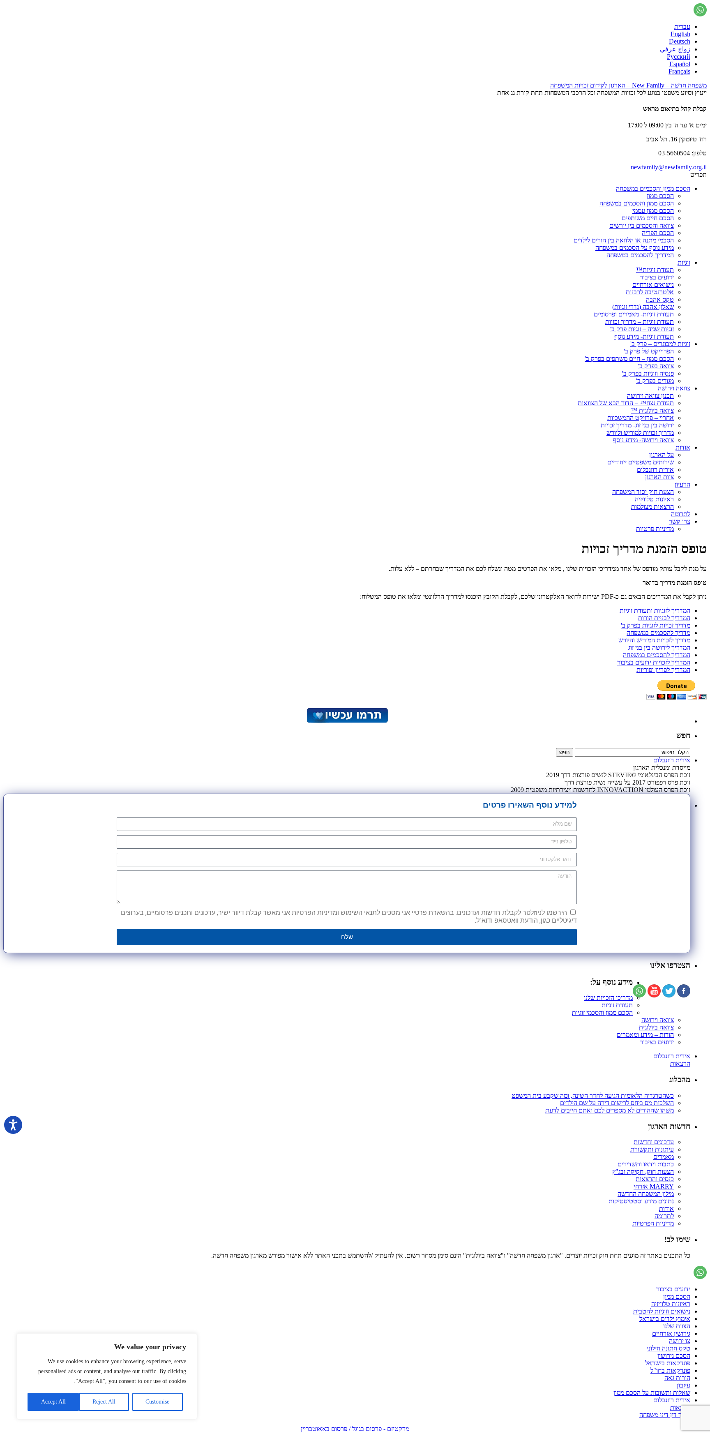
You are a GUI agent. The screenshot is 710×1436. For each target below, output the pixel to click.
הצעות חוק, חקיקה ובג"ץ (643, 1171)
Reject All (103, 1402)
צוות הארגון (659, 476)
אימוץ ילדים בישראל (664, 1318)
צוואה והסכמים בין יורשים (641, 225)
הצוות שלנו (676, 1326)
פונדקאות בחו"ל (670, 1370)
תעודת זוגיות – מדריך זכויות (639, 321)
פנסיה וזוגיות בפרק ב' (648, 373)
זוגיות (684, 262)
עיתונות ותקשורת (652, 1149)
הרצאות (680, 1063)
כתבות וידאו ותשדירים (646, 1164)
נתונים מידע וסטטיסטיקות (641, 1201)
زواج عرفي (675, 49)
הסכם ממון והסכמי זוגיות (602, 1012)
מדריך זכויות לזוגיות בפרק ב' (655, 625)
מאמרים (663, 1156)
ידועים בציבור (657, 277)
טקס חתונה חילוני (668, 1348)
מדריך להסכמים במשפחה (658, 632)
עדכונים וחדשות (654, 1141)
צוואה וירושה (674, 388)
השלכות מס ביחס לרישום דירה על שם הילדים (617, 1102)
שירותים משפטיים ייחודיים (640, 462)
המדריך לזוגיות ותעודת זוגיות (655, 610)
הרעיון (682, 484)
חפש (683, 735)
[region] (106, 1376)
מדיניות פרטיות (655, 528)
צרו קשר (679, 521)
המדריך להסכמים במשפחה (640, 255)
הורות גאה (677, 1377)
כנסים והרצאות (655, 1178)
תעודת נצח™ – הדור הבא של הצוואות (626, 402)
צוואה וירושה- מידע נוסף (643, 439)
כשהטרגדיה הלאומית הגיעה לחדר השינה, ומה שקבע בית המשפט (593, 1095)
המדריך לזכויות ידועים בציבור (653, 662)
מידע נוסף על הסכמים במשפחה (634, 247)
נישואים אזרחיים (653, 284)
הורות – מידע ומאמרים (645, 1034)
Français (679, 71)
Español (679, 63)
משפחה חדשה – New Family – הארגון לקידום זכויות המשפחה (628, 85)
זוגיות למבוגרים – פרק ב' (660, 343)
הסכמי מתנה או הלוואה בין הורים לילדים (624, 240)
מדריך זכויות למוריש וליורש (640, 432)
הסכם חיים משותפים (648, 218)
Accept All (53, 1402)
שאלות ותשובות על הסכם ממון (651, 1392)
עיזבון (683, 1385)
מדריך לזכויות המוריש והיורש (654, 640)
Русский (678, 56)
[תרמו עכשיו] (347, 721)
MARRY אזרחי (654, 1186)
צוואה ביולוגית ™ (652, 410)
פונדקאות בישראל (667, 1363)
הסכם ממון (660, 195)
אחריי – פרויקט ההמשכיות (640, 417)
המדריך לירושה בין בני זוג (659, 647)
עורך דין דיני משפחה (664, 1414)
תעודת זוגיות (617, 1005)
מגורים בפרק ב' (655, 380)
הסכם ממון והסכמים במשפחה (653, 188)
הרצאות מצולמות (652, 506)
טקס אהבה (660, 299)
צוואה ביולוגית (656, 1027)
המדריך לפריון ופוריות (663, 669)
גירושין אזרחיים (671, 1333)
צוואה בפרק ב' (656, 365)
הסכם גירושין (673, 1355)
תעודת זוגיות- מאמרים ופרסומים (634, 314)
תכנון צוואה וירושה (650, 395)
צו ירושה (679, 1340)
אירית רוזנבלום (655, 469)
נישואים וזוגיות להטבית (661, 1311)
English (680, 33)
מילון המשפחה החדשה (646, 1193)
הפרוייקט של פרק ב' (649, 351)
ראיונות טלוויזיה (654, 499)
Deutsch (679, 41)
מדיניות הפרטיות (653, 1223)
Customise (157, 1402)
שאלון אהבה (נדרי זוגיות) (643, 306)
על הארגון (661, 454)
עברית (682, 26)
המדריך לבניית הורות (664, 617)
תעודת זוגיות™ (655, 269)
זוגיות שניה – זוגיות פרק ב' (642, 329)
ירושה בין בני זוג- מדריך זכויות (637, 425)
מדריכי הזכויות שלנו (608, 997)
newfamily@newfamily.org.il (669, 167)
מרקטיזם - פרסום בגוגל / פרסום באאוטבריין (355, 1428)
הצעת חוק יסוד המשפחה (643, 491)
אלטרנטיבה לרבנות (650, 292)
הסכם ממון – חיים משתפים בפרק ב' (629, 358)
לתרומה (680, 513)
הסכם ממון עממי (653, 210)
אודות (682, 447)
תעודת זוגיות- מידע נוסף (644, 336)
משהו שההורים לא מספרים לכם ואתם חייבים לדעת (609, 1110)
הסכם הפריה (658, 232)
